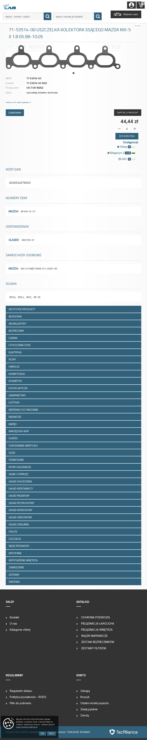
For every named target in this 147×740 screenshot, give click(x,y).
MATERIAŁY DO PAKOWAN (24, 410)
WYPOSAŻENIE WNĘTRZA (23, 560)
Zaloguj (85, 690)
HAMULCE (14, 366)
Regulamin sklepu (21, 690)
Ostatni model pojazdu (94, 703)
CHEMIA (13, 338)
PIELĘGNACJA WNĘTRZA (96, 629)
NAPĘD (13, 424)
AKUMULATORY (18, 323)
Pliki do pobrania (20, 703)
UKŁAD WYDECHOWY (21, 510)
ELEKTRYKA (15, 352)
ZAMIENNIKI (14, 112)
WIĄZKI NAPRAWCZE (94, 635)
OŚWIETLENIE (16, 460)
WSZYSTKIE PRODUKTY (22, 309)
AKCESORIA (15, 316)
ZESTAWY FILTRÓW (93, 648)
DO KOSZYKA (127, 136)
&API (87, 732)
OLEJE (12, 453)
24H (125, 159)
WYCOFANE (15, 553)
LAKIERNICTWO (17, 395)
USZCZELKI (15, 539)
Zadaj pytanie (89, 709)
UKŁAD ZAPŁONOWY (21, 517)
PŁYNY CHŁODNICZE (20, 467)
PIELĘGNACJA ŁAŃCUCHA (97, 623)
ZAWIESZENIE (16, 567)
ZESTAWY (14, 575)
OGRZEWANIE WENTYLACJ (23, 445)
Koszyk (85, 697)
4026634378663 (20, 182)
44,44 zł (129, 121)
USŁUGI (13, 531)
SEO (82, 732)
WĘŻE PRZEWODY (19, 546)
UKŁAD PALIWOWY (19, 496)
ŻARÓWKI (14, 582)
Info (51, 733)
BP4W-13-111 (28, 211)
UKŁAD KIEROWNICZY (21, 488)
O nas (13, 623)
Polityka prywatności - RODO (28, 697)
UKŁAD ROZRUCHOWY (22, 503)
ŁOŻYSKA (14, 402)
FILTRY (12, 359)
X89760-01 (27, 240)
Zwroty (84, 715)
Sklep (125, 146)
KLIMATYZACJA (17, 374)
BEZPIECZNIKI (16, 331)
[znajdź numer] (47, 16)
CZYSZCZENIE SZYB (20, 345)
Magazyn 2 (120, 152)
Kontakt (14, 617)
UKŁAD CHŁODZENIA (20, 481)
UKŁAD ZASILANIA (19, 524)
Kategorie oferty (20, 629)
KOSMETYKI (15, 381)
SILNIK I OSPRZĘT (19, 474)
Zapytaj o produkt (127, 112)
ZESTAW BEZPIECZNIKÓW (97, 642)
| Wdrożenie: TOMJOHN (66, 732)
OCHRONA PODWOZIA (95, 617)
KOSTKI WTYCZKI (18, 388)
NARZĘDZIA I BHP (19, 431)
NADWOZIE (15, 417)
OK (42, 733)
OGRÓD (13, 438)
